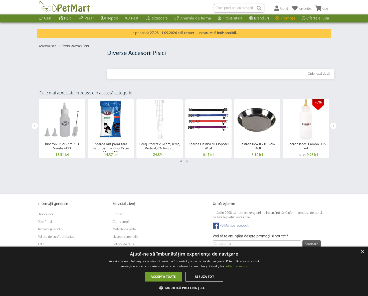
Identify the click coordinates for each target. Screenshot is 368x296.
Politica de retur (123, 244)
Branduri (261, 18)
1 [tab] (181, 161)
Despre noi (45, 214)
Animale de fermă (195, 18)
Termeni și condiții (50, 229)
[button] (184, 287)
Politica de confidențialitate (56, 237)
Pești (135, 18)
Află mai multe (236, 266)
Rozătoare (159, 18)
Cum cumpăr (121, 222)
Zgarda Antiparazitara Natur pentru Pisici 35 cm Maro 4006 (110, 148)
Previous (35, 126)
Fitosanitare (233, 18)
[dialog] (184, 271)
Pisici (68, 18)
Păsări (90, 18)
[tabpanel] (62, 128)
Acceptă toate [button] (163, 277)
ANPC (42, 244)
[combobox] (239, 8)
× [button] (362, 252)
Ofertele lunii (317, 18)
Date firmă (45, 222)
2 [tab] (187, 161)
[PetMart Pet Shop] (65, 6)
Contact (118, 214)
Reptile (113, 18)
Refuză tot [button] (204, 277)
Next (333, 126)
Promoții (287, 18)
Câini (48, 18)
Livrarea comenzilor (126, 237)
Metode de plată (124, 229)
